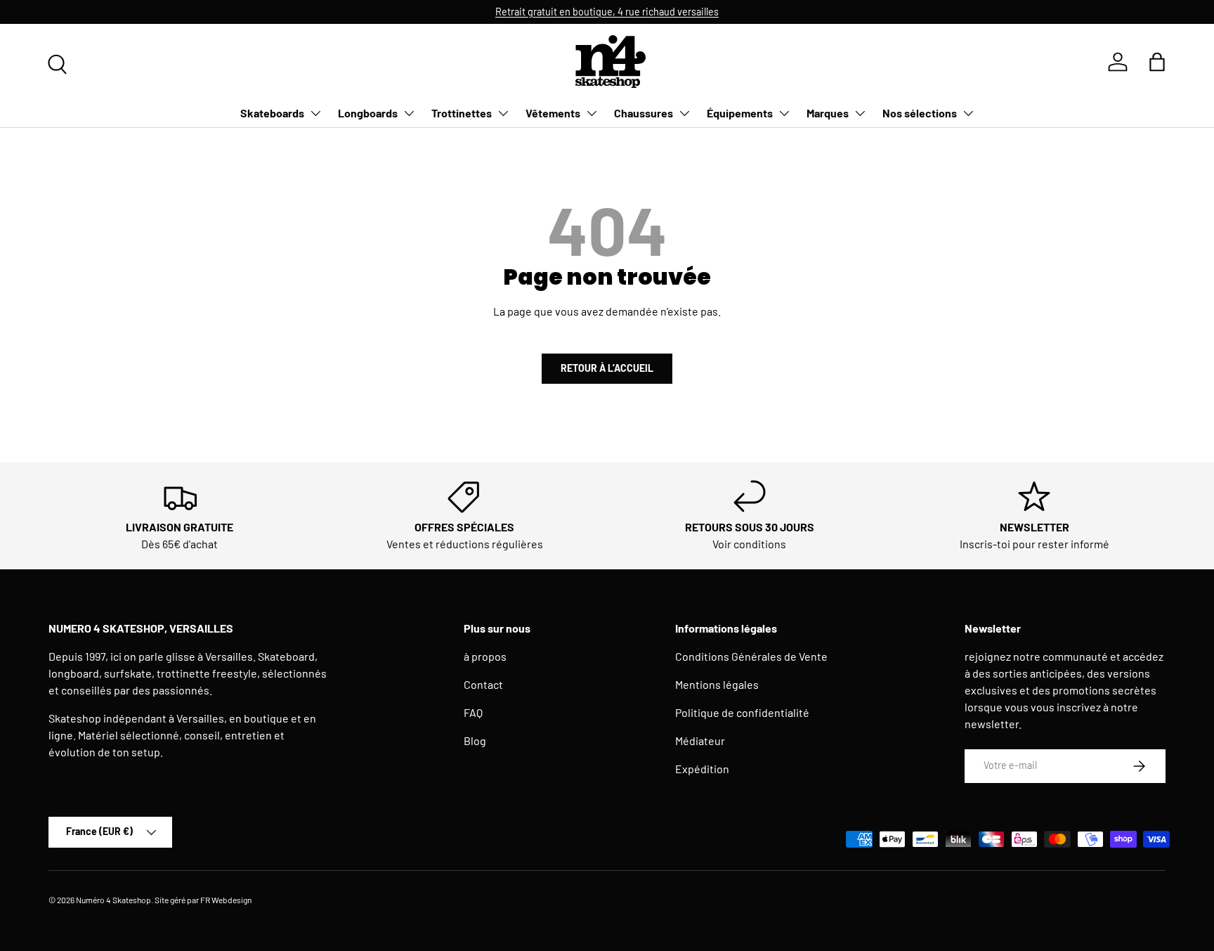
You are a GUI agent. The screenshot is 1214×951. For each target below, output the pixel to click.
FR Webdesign (226, 900)
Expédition (702, 768)
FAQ (473, 712)
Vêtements (553, 112)
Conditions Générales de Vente (751, 656)
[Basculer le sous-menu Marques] (859, 113)
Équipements (740, 112)
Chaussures (643, 112)
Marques (828, 112)
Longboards (368, 112)
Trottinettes (461, 112)
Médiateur (700, 740)
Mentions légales (717, 684)
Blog (475, 740)
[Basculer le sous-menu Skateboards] (315, 113)
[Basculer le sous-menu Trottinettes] (503, 113)
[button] (1157, 61)
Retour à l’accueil (607, 368)
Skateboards (272, 112)
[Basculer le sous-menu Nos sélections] (968, 113)
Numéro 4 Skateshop (113, 900)
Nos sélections (919, 112)
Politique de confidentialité (742, 712)
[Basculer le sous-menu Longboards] (408, 113)
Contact (483, 684)
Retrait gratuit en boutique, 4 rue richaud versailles (607, 12)
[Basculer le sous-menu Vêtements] (591, 113)
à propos (485, 656)
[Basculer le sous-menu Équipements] (784, 113)
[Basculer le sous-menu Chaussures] (684, 113)
